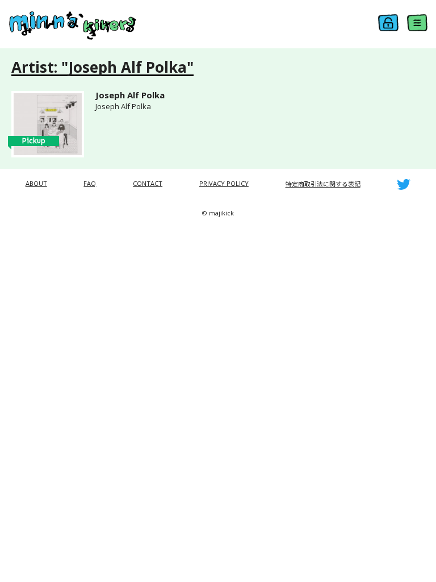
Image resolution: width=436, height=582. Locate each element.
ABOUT (36, 183)
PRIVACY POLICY (224, 183)
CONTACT (147, 183)
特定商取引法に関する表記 (323, 184)
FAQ (89, 183)
